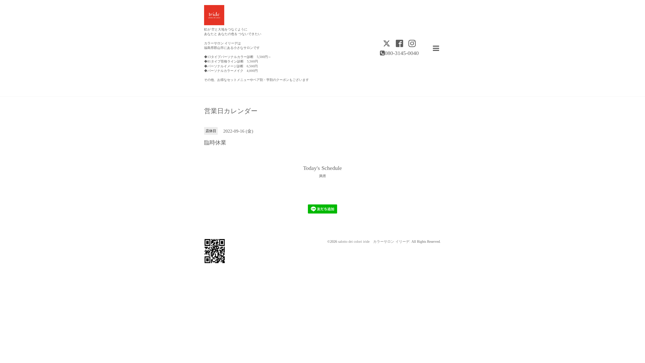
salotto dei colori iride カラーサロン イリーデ (373, 242)
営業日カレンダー (230, 111)
